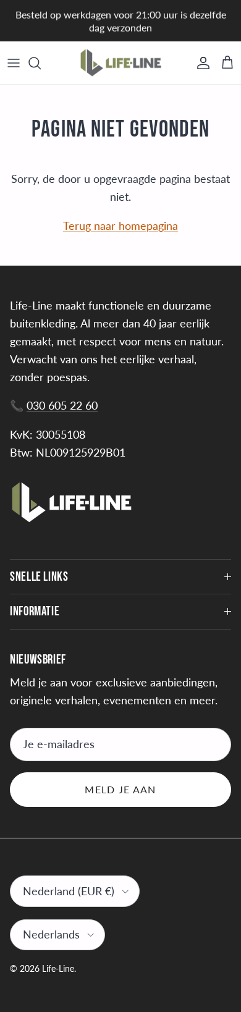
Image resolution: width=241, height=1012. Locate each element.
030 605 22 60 (62, 405)
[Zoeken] (40, 63)
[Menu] (13, 63)
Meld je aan (120, 789)
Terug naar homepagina (120, 225)
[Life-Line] (121, 63)
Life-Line (58, 968)
